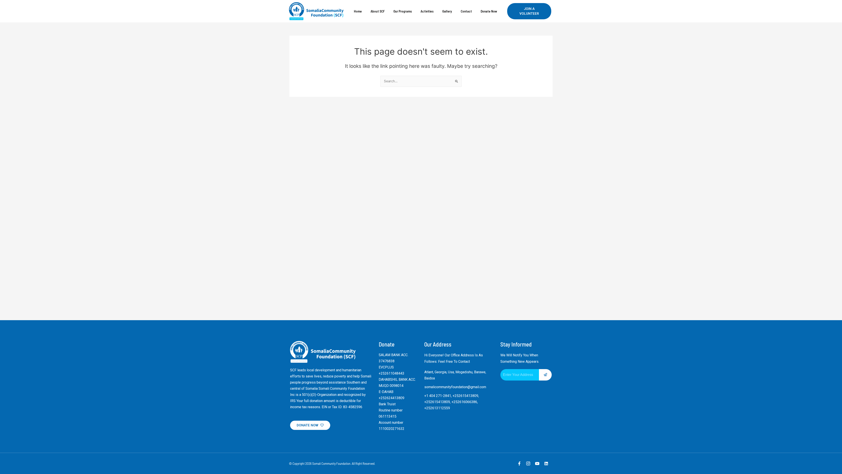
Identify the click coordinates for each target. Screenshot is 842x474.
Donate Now (489, 11)
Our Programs (402, 11)
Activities (427, 11)
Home (358, 11)
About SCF (378, 11)
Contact (466, 11)
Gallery (447, 11)
